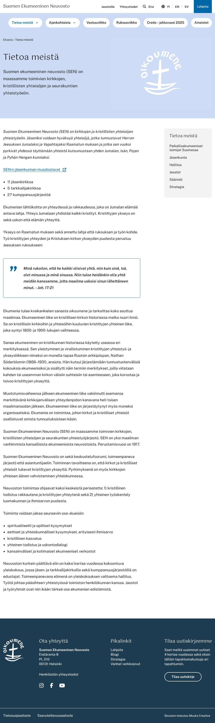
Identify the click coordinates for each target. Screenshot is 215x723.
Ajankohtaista (60, 23)
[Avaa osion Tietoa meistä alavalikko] (37, 23)
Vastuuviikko (96, 23)
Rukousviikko (126, 23)
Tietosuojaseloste (17, 716)
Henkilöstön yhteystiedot (58, 674)
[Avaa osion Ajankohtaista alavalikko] (74, 23)
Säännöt (175, 180)
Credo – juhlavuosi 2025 (165, 23)
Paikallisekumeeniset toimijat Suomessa (186, 148)
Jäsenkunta (178, 158)
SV (187, 6)
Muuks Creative (199, 715)
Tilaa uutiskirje (183, 677)
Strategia (176, 187)
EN (177, 6)
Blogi (115, 654)
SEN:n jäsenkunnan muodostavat (34, 169)
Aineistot (201, 23)
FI (168, 6)
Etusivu (8, 39)
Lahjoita (202, 6)
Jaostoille (108, 6)
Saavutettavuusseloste (55, 716)
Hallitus (175, 165)
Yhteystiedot (129, 6)
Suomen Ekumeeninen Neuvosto (36, 6)
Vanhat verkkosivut (125, 664)
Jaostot (175, 172)
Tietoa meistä (22, 23)
